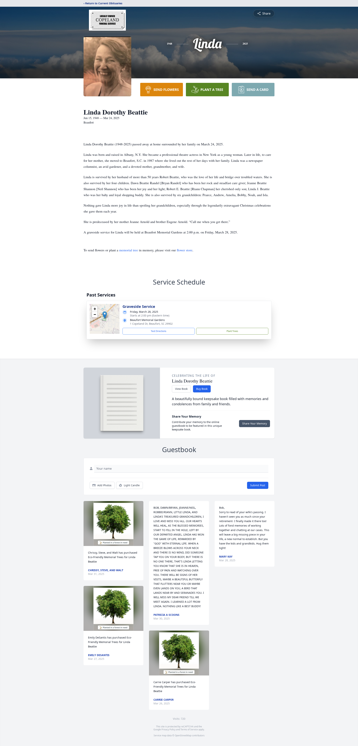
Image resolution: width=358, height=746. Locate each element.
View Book (181, 389)
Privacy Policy (168, 729)
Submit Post (257, 485)
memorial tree (128, 250)
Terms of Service (189, 729)
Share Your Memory (254, 423)
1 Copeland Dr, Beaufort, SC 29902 (151, 323)
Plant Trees (232, 331)
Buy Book (202, 389)
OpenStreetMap (183, 735)
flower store (184, 250)
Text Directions (158, 331)
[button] (104, 315)
